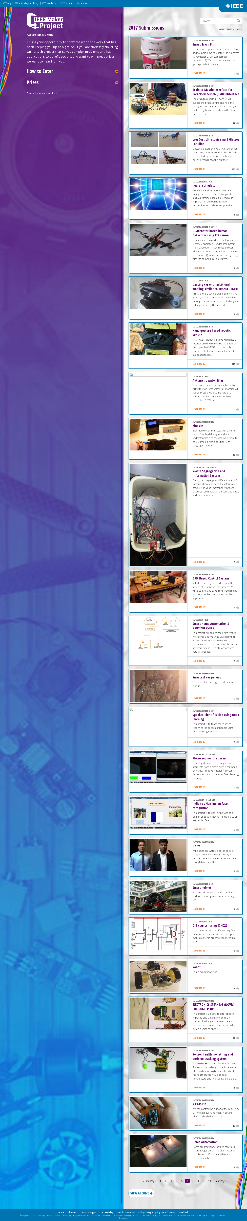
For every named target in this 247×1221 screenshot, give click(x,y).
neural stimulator (205, 185)
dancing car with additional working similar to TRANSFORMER (215, 286)
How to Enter (40, 71)
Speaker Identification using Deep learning (216, 716)
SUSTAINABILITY (209, 467)
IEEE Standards (49, 3)
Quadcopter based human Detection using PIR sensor (211, 233)
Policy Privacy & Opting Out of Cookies (157, 1212)
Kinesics (198, 425)
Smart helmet (202, 887)
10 (209, 1181)
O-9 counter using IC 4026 (210, 925)
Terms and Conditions (106, 1215)
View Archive (140, 1193)
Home (61, 1212)
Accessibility (107, 1212)
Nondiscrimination (126, 1212)
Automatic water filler (208, 380)
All (239, 29)
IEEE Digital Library (26, 3)
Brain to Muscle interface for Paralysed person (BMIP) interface (216, 91)
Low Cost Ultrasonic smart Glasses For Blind (216, 141)
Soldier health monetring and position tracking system (213, 1056)
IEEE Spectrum (66, 3)
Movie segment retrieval (210, 758)
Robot (197, 967)
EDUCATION (207, 181)
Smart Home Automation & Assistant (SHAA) (211, 625)
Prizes (33, 82)
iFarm (196, 846)
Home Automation (205, 1142)
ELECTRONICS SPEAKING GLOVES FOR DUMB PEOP (213, 1006)
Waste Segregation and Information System (209, 473)
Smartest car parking (207, 677)
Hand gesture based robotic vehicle (212, 332)
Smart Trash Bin (203, 44)
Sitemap (72, 1212)
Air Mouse (199, 1104)
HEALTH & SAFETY (209, 40)
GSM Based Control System (211, 578)
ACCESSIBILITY (208, 422)
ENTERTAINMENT (209, 754)
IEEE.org (7, 3)
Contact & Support (89, 1212)
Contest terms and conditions (42, 93)
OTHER (205, 280)
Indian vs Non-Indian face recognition (210, 805)
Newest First (226, 29)
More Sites (82, 3)
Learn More (199, 73)
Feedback (184, 1212)
